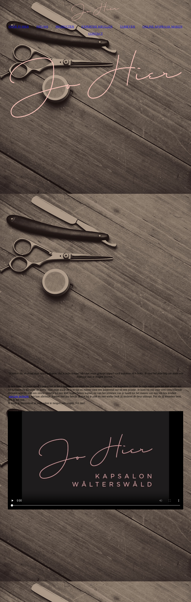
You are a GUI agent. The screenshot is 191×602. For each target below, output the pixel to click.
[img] (95, 11)
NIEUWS (42, 26)
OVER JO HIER (19, 26)
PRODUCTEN (65, 26)
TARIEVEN (127, 26)
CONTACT (95, 33)
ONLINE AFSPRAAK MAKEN (162, 26)
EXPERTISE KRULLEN (97, 26)
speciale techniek (19, 396)
